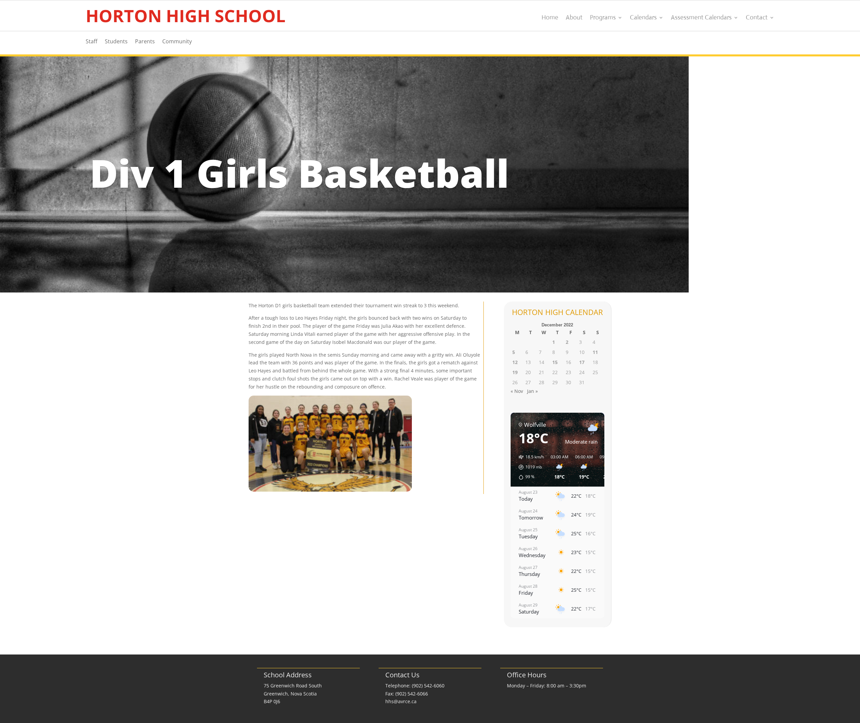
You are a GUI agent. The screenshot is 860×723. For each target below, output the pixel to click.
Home (550, 18)
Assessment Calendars (701, 18)
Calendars (643, 18)
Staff (91, 42)
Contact (757, 18)
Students (116, 42)
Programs (603, 18)
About (574, 18)
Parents (145, 42)
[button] (529, 467)
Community (177, 42)
